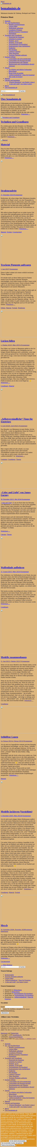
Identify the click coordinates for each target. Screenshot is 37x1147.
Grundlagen (4, 386)
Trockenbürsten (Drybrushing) (18, 44)
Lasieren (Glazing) (14, 51)
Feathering (12, 48)
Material (7, 78)
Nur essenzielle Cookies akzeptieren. (12, 1143)
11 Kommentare (22, 426)
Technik (9, 232)
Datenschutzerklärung (15, 1037)
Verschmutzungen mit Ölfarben (18, 62)
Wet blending (13, 50)
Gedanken (4, 459)
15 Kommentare (24, 661)
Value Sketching (14, 53)
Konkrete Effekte (10, 57)
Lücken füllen (13, 26)
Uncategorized (17, 232)
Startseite (7, 21)
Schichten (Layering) (15, 39)
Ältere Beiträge (6, 965)
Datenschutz (14, 1033)
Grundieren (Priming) (15, 30)
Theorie (7, 68)
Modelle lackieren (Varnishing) (18, 32)
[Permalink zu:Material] (4, 140)
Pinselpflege (12, 33)
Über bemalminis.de (11, 87)
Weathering (21, 308)
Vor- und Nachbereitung (12, 23)
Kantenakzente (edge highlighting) (19, 46)
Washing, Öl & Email (15, 42)
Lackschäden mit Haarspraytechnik (20, 60)
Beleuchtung (13, 71)
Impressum (4, 1033)
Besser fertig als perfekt (16, 73)
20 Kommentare (27, 741)
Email (2, 1007)
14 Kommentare (24, 345)
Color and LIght (6, 503)
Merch (7, 86)
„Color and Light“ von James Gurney (20, 84)
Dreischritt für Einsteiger (16, 37)
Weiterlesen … (25, 114)
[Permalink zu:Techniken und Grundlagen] (10, 117)
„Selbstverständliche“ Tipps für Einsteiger (22, 75)
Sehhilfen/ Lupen (9, 737)
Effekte (3, 308)
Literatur (3, 534)
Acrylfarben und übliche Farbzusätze (20, 69)
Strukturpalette (9, 190)
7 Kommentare (13, 269)
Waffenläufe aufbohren (16, 28)
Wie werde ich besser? (16, 77)
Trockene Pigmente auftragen (18, 55)
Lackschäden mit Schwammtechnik (20, 59)
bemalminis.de (10, 8)
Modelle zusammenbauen (17, 24)
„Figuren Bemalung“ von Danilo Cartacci (22, 82)
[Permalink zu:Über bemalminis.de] (8, 95)
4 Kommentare (17, 195)
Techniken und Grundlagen (13, 35)
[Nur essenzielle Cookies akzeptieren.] (15, 1145)
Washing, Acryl (13, 41)
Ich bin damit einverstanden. (18, 1141)
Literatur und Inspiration (12, 80)
